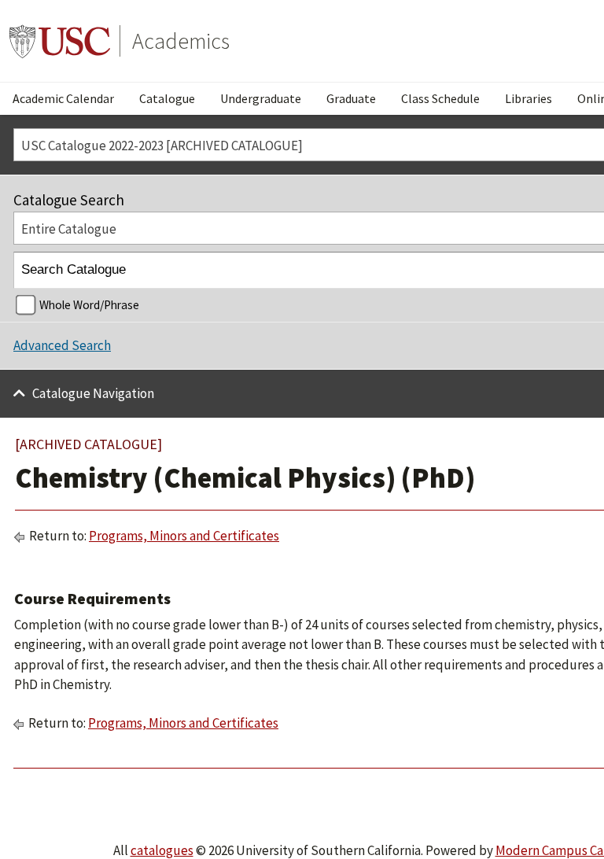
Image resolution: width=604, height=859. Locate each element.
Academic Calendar (63, 98)
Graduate (351, 98)
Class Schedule (440, 98)
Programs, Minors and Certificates (184, 535)
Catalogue (167, 98)
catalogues (162, 850)
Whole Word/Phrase (89, 304)
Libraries (528, 98)
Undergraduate (260, 98)
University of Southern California (59, 41)
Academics (181, 41)
